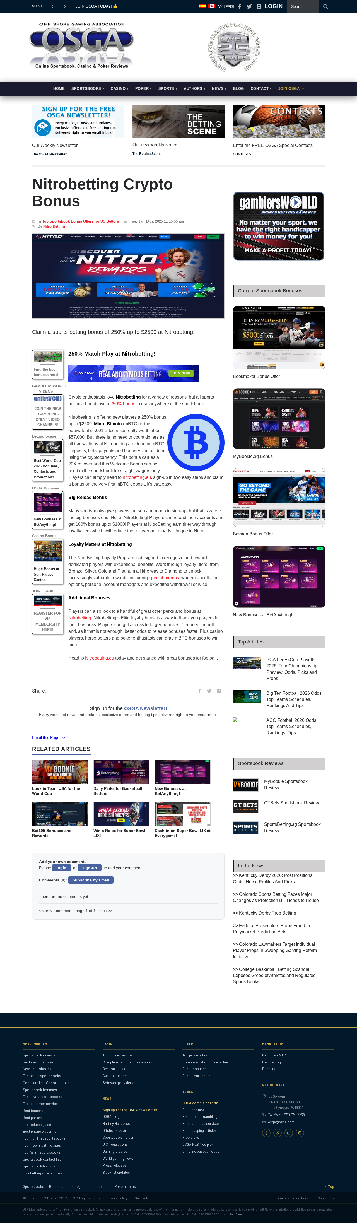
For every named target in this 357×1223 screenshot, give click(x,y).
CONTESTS (242, 154)
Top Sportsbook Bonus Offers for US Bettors (80, 221)
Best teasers (33, 1110)
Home (59, 89)
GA (173, 1214)
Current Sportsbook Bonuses (270, 290)
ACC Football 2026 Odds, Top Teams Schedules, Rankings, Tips (291, 726)
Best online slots (116, 1069)
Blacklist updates (116, 1172)
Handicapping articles (199, 1130)
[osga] (81, 69)
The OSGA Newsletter (49, 154)
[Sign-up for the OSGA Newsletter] (78, 121)
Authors (193, 89)
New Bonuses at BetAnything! (262, 614)
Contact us (326, 1198)
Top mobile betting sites (42, 1145)
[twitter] (249, 6)
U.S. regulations (115, 1144)
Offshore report (115, 1130)
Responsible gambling (200, 1116)
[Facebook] (266, 1133)
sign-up (89, 867)
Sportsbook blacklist (39, 1166)
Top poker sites (194, 1055)
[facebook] (239, 6)
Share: (39, 690)
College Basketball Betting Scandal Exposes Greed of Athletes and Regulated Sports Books (274, 975)
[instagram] (259, 6)
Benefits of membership (294, 1198)
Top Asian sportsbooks (41, 1152)
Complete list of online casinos (127, 1062)
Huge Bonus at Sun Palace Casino (46, 574)
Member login (273, 1062)
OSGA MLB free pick (198, 1144)
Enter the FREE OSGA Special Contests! (273, 145)
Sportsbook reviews (39, 1055)
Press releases (115, 1165)
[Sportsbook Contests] (279, 121)
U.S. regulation (79, 1186)
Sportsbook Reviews (261, 763)
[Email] (288, 1133)
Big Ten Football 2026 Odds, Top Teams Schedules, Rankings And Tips (294, 699)
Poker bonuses (194, 1069)
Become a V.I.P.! (274, 1055)
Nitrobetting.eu (99, 658)
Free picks (190, 1137)
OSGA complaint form (200, 1103)
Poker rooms (125, 1186)
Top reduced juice (37, 1124)
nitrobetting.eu (137, 477)
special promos (164, 577)
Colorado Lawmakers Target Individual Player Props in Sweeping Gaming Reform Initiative (275, 950)
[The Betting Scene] (178, 117)
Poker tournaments (197, 1076)
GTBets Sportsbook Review (291, 802)
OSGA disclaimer (143, 1198)
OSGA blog (111, 1116)
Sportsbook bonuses (40, 1089)
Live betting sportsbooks (43, 1173)
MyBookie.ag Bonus (93, 6)
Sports (166, 89)
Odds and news (194, 1110)
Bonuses (56, 1186)
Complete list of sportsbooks (46, 1082)
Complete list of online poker (205, 1062)
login (61, 867)
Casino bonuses (116, 1076)
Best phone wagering (39, 1131)
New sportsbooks (37, 1069)
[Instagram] (300, 1133)
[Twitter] (277, 1133)
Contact (260, 89)
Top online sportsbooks (42, 1076)
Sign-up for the (128, 708)
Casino (118, 89)
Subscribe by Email (91, 880)
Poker (142, 89)
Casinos (103, 1186)
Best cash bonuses (38, 1062)
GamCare (235, 1214)
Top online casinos (118, 1055)
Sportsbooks (86, 89)
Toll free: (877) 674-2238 (286, 1115)
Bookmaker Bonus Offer (256, 376)
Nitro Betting (54, 226)
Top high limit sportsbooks (44, 1138)
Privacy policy (117, 1198)
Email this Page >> (48, 737)
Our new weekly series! (155, 144)
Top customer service (40, 1103)
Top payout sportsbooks (42, 1096)
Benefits (268, 1069)
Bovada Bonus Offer (253, 534)
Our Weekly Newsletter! (55, 145)
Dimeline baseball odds (200, 1151)
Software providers (118, 1082)
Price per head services (201, 1123)
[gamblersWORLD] (279, 259)
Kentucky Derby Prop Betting (267, 913)
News (217, 89)
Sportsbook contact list (42, 1159)
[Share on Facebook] (199, 691)
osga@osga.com (281, 1122)
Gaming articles (115, 1151)
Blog (238, 89)
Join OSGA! (289, 89)
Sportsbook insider (118, 1137)
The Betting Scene (146, 154)
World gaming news (118, 1158)
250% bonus (122, 403)
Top (331, 1186)
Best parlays (33, 1117)
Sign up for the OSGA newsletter (130, 1110)
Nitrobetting (79, 618)
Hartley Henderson (117, 1123)
